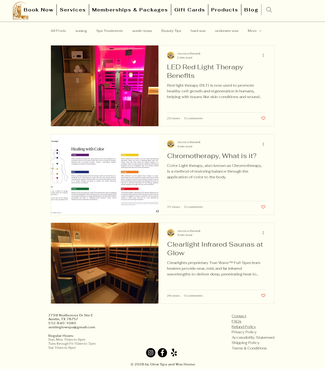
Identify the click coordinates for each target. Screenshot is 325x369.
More (252, 31)
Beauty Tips (171, 31)
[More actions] (265, 55)
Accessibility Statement (253, 337)
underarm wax (226, 31)
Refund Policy (244, 326)
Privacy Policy (244, 332)
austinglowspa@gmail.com (71, 327)
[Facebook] (162, 352)
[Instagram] (150, 352)
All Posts (58, 31)
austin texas (142, 31)
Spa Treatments (109, 31)
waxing (81, 31)
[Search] (269, 10)
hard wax (198, 31)
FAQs (236, 321)
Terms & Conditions (249, 348)
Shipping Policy (246, 342)
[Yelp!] (174, 352)
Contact (239, 316)
